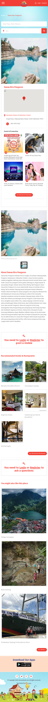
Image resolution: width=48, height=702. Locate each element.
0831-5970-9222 (15, 123)
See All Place (41, 649)
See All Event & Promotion (24, 195)
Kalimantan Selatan (25, 115)
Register (44, 3)
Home (3, 15)
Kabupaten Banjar (11, 115)
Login (39, 3)
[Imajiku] (28, 683)
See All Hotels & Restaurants (37, 453)
